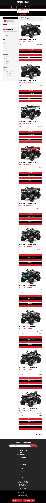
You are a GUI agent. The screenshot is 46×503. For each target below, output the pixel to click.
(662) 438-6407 (23, 464)
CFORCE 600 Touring (9, 78)
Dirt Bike (7, 61)
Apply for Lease (31, 306)
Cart (25, 7)
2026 (6, 41)
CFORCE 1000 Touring (10, 71)
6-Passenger (8, 59)
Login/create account (23, 9)
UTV (6, 50)
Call (16, 7)
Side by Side (8, 56)
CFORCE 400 (8, 73)
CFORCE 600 (8, 77)
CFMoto (7, 35)
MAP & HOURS (38, 7)
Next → (40, 434)
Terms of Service (22, 473)
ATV (6, 48)
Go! (27, 12)
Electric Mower (8, 65)
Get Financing (16, 500)
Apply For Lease (29, 500)
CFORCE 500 (8, 75)
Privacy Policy (23, 471)
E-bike (7, 63)
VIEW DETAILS (31, 57)
